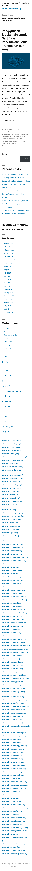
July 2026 (7, 247)
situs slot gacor (7, 427)
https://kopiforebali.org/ (10, 523)
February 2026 (9, 250)
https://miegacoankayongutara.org (14, 700)
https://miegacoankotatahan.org (13, 580)
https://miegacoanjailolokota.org (13, 804)
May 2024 (7, 306)
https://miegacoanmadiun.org (12, 847)
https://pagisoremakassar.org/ (12, 467)
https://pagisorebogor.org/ (11, 509)
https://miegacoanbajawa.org (12, 723)
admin (6, 129)
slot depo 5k (6, 396)
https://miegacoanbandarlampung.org (15, 652)
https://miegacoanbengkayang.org (14, 824)
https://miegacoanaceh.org (11, 573)
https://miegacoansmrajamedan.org (14, 854)
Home (4, 8)
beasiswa (7, 328)
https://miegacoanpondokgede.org (14, 623)
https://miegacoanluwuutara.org (13, 765)
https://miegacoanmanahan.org (13, 696)
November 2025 (9, 260)
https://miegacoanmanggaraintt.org (14, 746)
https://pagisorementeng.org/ (12, 475)
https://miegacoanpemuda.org (12, 547)
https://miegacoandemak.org (12, 814)
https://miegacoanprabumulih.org (14, 560)
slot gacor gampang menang (12, 391)
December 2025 (9, 256)
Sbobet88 (13, 8)
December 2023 (9, 312)
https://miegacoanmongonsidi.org (14, 675)
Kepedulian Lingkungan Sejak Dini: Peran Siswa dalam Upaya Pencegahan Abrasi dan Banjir (16, 203)
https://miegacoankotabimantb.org (14, 600)
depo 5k (5, 362)
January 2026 (8, 253)
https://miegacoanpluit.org (11, 632)
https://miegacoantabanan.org (12, 759)
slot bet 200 (6, 386)
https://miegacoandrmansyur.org (13, 850)
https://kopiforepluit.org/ (11, 498)
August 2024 (8, 302)
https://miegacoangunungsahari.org (14, 831)
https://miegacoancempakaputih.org (15, 827)
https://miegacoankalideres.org (13, 619)
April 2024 (7, 309)
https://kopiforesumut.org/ (11, 447)
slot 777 (5, 411)
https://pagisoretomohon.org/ (12, 478)
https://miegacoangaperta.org (12, 682)
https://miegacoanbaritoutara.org (13, 791)
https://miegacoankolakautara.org (14, 636)
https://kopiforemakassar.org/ (12, 504)
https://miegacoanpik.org (11, 629)
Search (4, 154)
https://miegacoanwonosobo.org (13, 583)
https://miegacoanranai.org (11, 577)
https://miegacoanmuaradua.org (13, 642)
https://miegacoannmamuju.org (13, 742)
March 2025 (8, 286)
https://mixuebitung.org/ (10, 453)
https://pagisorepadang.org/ (12, 485)
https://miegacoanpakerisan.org (13, 844)
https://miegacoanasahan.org (12, 778)
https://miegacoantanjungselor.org (16, 649)
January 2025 (8, 292)
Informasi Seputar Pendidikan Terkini (13, 864)
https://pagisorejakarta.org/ (11, 470)
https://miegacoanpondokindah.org (14, 613)
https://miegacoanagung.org (12, 567)
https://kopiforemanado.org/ (12, 529)
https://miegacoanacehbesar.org (13, 762)
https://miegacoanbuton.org (12, 772)
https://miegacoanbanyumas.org (13, 710)
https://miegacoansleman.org (12, 668)
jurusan (6, 338)
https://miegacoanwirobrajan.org (13, 685)
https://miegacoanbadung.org (12, 755)
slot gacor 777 (7, 432)
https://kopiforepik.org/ (10, 495)
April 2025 (7, 283)
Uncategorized (9, 345)
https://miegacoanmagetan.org (13, 752)
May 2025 (7, 279)
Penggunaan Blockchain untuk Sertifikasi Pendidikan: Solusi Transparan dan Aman (15, 40)
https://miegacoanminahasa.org (13, 662)
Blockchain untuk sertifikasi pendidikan (16, 134)
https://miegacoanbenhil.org (12, 603)
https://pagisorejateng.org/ (11, 488)
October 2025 (8, 263)
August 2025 (8, 270)
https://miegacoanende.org (11, 564)
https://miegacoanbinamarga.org (13, 590)
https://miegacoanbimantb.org (12, 739)
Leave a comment (9, 146)
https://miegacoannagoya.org (12, 672)
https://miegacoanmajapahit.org (13, 691)
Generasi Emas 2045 (11, 335)
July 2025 (7, 273)
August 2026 (8, 243)
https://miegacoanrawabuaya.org (13, 610)
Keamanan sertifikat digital (10, 139)
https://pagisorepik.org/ (10, 463)
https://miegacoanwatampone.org (14, 788)
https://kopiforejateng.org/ (11, 444)
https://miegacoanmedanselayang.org (15, 678)
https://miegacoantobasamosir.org (14, 768)
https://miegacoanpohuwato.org (13, 703)
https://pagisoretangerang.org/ (12, 513)
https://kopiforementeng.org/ (12, 491)
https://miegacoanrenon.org (12, 551)
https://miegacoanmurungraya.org (14, 736)
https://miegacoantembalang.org (13, 688)
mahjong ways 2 (8, 401)
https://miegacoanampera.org (12, 587)
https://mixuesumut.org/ (10, 536)
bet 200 (4, 357)
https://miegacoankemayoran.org (14, 596)
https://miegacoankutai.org (11, 801)
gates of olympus (8, 381)
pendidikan (7, 132)
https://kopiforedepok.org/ (11, 519)
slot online (5, 416)
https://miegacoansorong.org (12, 659)
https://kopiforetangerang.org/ (12, 460)
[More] (21, 9)
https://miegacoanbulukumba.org (14, 713)
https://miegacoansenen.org (12, 593)
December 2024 (9, 296)
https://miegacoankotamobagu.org (14, 732)
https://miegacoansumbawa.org (13, 798)
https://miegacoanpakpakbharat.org (14, 811)
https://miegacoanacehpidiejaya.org (15, 808)
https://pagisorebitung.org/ (11, 481)
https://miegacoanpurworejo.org (13, 795)
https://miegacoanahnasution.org (13, 541)
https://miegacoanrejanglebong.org (14, 775)
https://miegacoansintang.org (12, 554)
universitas (7, 348)
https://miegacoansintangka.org (13, 719)
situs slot (5, 370)
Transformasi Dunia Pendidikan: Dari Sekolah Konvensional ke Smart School (15, 194)
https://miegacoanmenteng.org (13, 626)
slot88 (4, 421)
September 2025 (9, 266)
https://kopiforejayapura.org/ (12, 450)
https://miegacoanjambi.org (12, 655)
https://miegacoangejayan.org (12, 544)
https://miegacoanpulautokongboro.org (16, 706)
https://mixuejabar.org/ (10, 532)
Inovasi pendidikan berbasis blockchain (14, 136)
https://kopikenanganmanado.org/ (14, 516)
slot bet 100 (6, 406)
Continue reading (9, 120)
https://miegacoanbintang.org (12, 716)
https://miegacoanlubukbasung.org (14, 639)
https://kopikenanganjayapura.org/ (14, 457)
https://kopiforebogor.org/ (11, 526)
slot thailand (6, 376)
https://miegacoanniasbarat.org (13, 749)
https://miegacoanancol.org (11, 834)
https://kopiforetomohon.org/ (12, 501)
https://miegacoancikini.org (12, 606)
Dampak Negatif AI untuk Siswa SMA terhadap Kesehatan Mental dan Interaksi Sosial (16, 184)
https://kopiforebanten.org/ (11, 440)
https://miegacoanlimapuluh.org (13, 821)
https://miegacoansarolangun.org (14, 818)
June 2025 (7, 276)
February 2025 (9, 289)
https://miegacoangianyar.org (12, 665)
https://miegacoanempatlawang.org (14, 782)
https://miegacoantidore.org (12, 570)
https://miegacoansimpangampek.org (15, 785)
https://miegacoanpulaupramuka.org (15, 557)
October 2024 (8, 299)
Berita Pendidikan (10, 332)
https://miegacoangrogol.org (12, 616)
